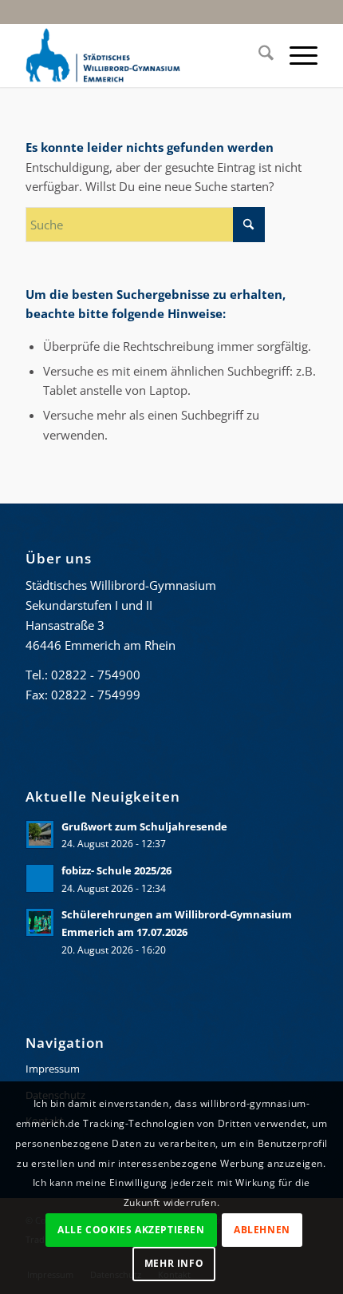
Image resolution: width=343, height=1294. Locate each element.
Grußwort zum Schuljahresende (144, 826)
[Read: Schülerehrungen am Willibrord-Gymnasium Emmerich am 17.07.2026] (40, 922)
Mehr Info (173, 1263)
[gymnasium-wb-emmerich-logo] (142, 55)
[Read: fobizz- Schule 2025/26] (40, 878)
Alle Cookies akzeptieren (130, 1229)
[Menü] (295, 55)
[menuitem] (258, 55)
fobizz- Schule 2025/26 (116, 870)
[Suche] (258, 55)
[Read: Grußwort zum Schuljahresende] (40, 834)
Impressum (53, 1068)
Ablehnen (262, 1229)
